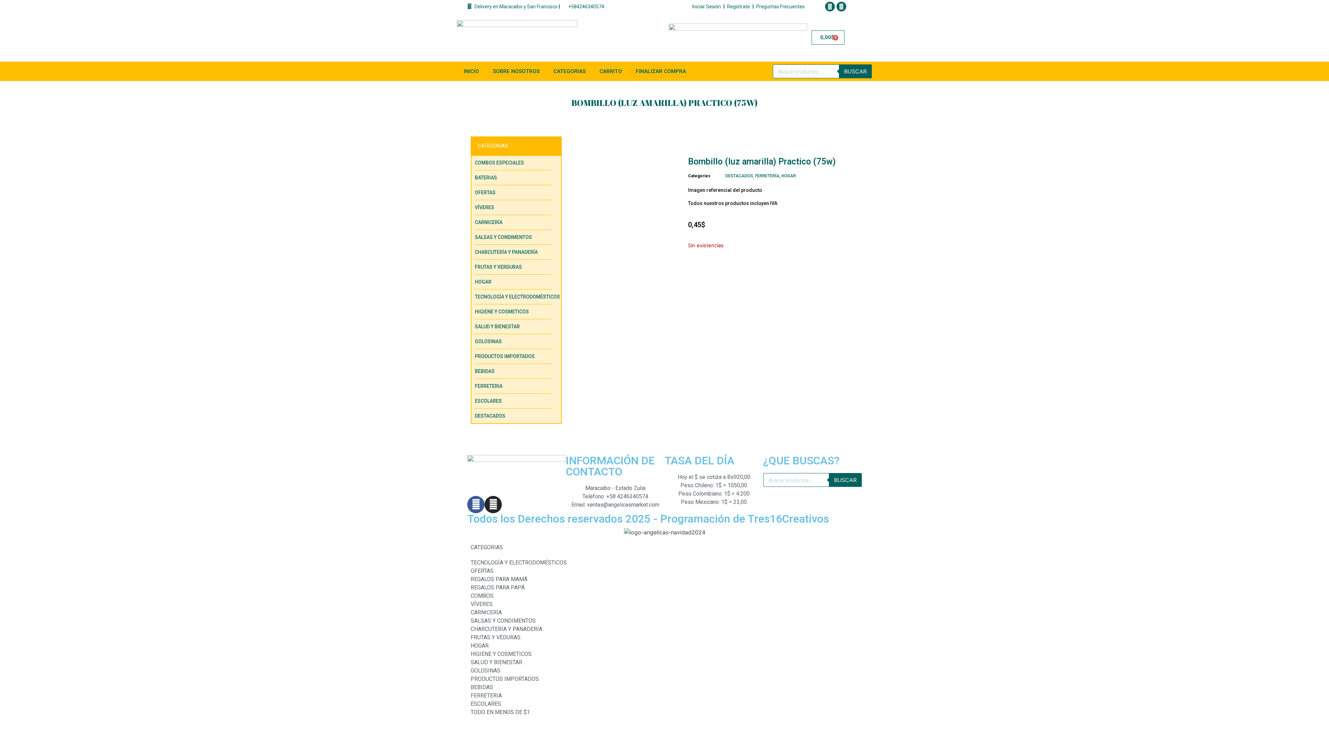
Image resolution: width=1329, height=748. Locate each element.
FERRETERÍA (767, 175)
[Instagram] (841, 6)
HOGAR (788, 175)
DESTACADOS (739, 175)
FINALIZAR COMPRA (661, 71)
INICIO (471, 71)
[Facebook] (830, 6)
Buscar (855, 71)
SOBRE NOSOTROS (516, 71)
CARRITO (610, 71)
